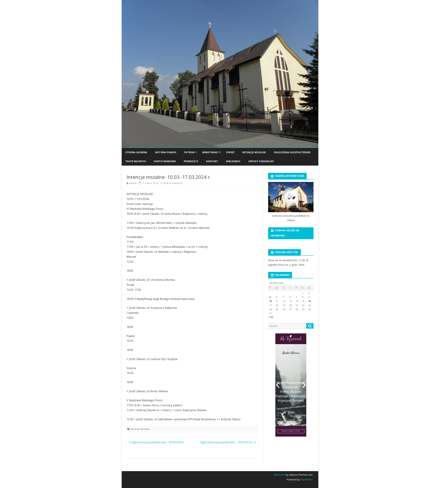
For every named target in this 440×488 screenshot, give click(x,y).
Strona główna (136, 152)
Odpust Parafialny (261, 161)
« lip (270, 317)
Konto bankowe (165, 161)
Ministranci (210, 152)
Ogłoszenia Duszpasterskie (292, 152)
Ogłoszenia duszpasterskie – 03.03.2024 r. (158, 442)
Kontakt (212, 161)
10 (270, 301)
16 (309, 301)
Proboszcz (191, 161)
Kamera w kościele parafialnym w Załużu (290, 218)
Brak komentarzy (173, 183)
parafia (133, 183)
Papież (230, 152)
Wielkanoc (233, 161)
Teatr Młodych (135, 161)
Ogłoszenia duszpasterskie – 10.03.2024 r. (227, 442)
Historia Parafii (165, 152)
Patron (189, 152)
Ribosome (279, 474)
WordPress (306, 479)
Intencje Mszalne (254, 152)
